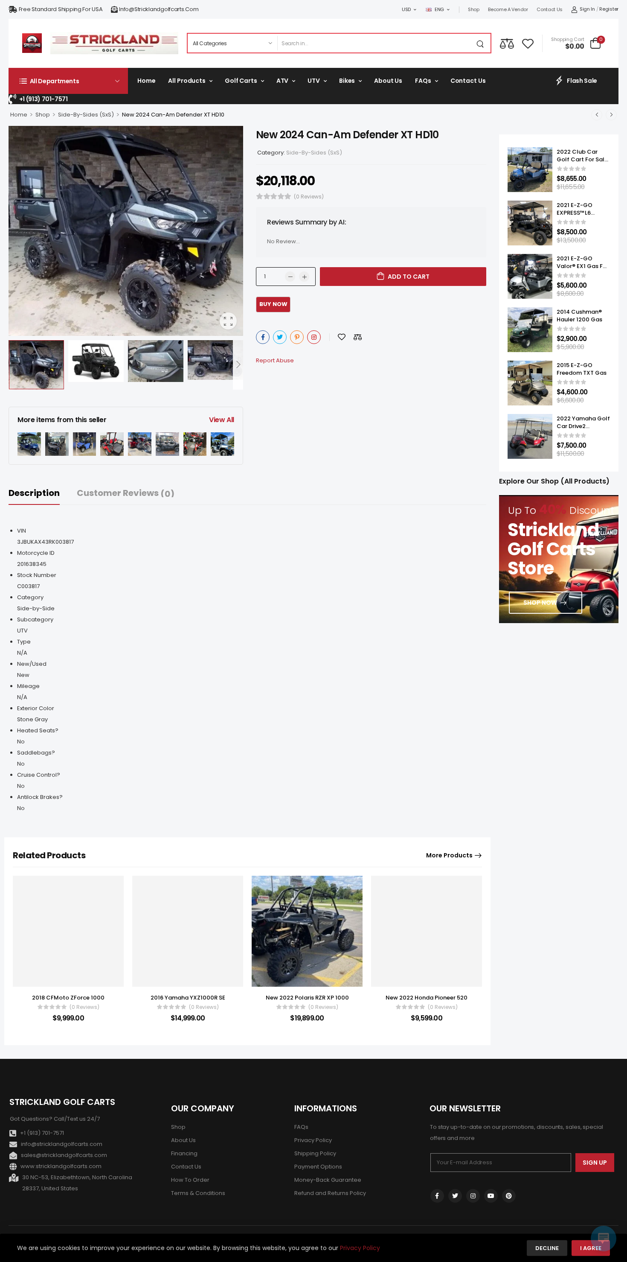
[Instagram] (314, 337)
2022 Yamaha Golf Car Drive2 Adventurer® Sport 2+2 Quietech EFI (583, 430)
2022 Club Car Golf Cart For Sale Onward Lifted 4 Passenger (582, 163)
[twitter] (455, 1196)
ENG (439, 9)
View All (221, 420)
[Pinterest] (297, 337)
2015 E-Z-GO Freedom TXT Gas (582, 369)
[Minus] (290, 276)
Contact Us (550, 9)
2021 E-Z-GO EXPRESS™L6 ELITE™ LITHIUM (577, 212)
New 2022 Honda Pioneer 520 (426, 998)
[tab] (43, 493)
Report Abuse (275, 360)
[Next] (238, 365)
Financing (184, 1153)
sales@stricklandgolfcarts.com (64, 1155)
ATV (282, 80)
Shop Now (540, 602)
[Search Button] (482, 43)
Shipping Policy (315, 1153)
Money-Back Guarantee (327, 1180)
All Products (186, 80)
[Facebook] (263, 337)
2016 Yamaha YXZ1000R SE (188, 998)
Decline (547, 1248)
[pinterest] (509, 1196)
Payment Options (318, 1167)
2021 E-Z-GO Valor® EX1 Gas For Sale (583, 266)
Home (146, 80)
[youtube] (491, 1196)
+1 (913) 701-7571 (43, 99)
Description (34, 493)
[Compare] (507, 43)
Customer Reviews (125, 493)
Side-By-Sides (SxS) (86, 115)
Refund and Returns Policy (330, 1193)
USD (406, 9)
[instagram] (473, 1196)
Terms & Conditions (198, 1193)
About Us (388, 80)
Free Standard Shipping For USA (61, 9)
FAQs (423, 80)
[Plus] (304, 276)
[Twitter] (280, 337)
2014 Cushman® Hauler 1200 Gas (579, 316)
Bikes (347, 80)
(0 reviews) (309, 196)
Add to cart (409, 276)
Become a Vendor (508, 9)
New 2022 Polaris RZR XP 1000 (307, 998)
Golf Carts (241, 80)
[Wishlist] (528, 43)
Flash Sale (582, 80)
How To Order (190, 1180)
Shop (473, 9)
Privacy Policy (313, 1140)
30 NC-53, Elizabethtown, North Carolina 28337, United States (77, 1182)
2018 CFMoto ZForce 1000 (68, 998)
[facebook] (437, 1196)
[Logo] (32, 43)
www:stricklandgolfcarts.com (61, 1166)
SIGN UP (595, 1162)
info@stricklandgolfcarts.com (158, 9)
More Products (449, 855)
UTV (314, 80)
